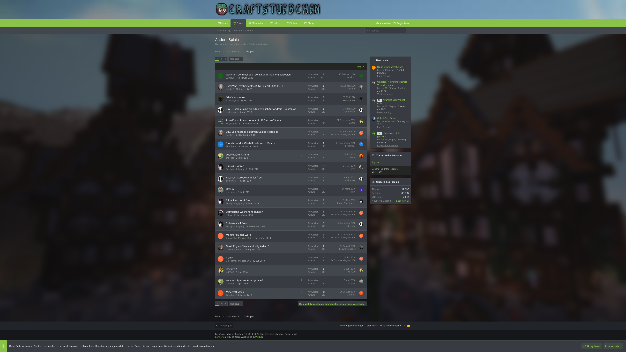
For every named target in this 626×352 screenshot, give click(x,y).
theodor (230, 157)
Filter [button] (359, 66)
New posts (382, 60)
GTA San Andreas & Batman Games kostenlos (252, 131)
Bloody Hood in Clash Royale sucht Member (251, 143)
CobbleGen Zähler (386, 118)
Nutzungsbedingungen (352, 325)
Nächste (234, 58)
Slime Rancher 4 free (238, 200)
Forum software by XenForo (244, 334)
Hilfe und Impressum (390, 325)
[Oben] (404, 325)
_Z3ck (229, 215)
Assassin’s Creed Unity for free (244, 177)
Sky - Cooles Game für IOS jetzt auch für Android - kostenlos (261, 108)
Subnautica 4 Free (236, 223)
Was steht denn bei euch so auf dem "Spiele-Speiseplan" (259, 74)
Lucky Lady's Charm (237, 154)
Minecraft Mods (235, 291)
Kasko (353, 191)
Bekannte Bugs (385, 112)
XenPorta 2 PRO (223, 337)
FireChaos (231, 146)
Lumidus (230, 77)
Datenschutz (371, 325)
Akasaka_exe (232, 100)
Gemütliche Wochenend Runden (244, 211)
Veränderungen (385, 94)
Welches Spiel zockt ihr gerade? (244, 280)
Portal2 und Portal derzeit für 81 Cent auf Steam (254, 120)
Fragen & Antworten (387, 145)
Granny (230, 189)
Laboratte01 (402, 200)
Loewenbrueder (234, 249)
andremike (231, 112)
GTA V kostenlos (235, 97)
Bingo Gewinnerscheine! (390, 67)
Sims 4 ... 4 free (235, 166)
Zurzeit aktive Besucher (389, 155)
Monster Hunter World (239, 234)
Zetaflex (230, 295)
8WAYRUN (258, 337)
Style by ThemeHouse (286, 334)
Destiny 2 (231, 269)
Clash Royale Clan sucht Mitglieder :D (247, 246)
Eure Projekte (384, 76)
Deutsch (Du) (225, 325)
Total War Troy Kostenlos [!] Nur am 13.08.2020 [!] (254, 86)
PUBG (229, 257)
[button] (266, 23)
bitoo (353, 157)
